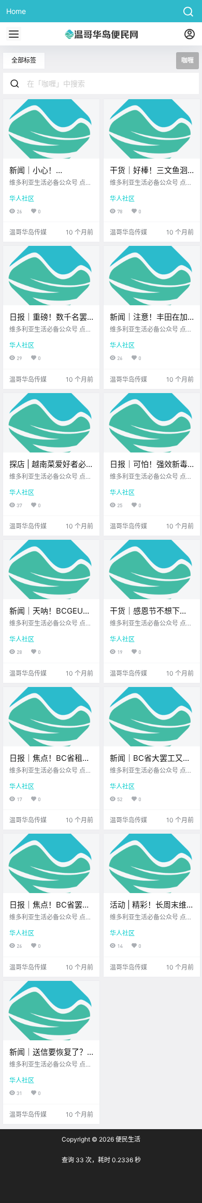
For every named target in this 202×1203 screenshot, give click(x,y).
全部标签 (23, 60)
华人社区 (21, 198)
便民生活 (127, 1139)
